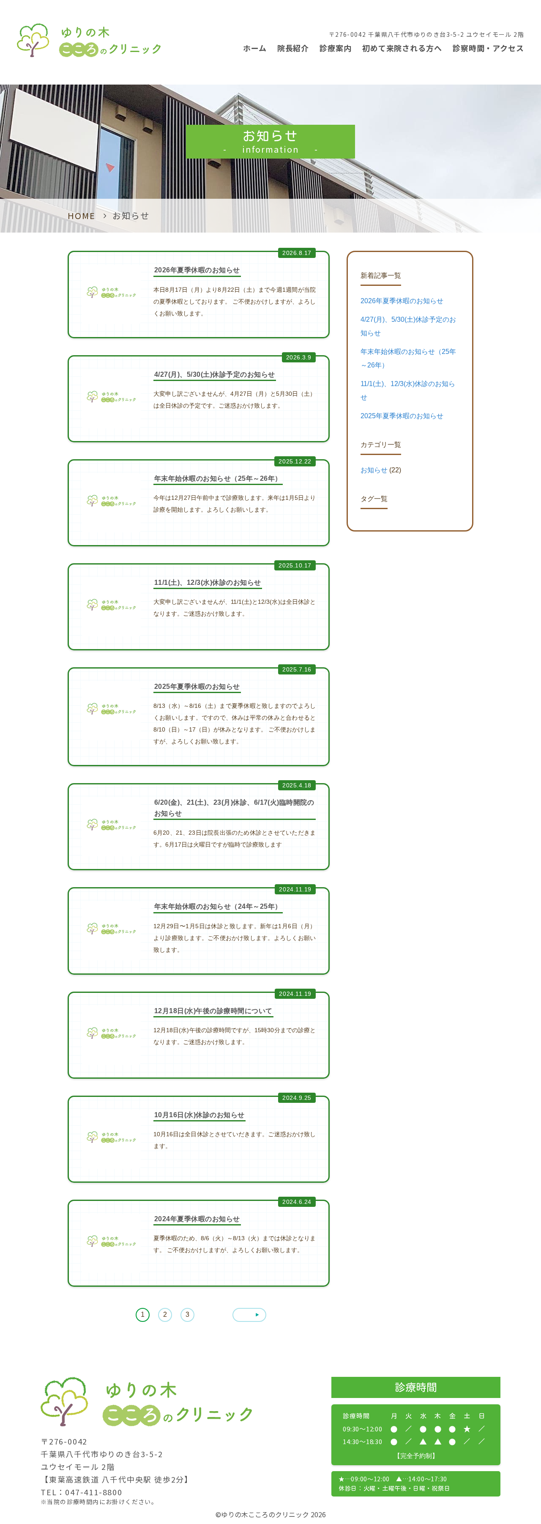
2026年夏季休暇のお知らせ (402, 300)
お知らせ (374, 470)
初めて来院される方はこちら (477, 1420)
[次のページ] (249, 1315)
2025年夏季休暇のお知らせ (402, 415)
